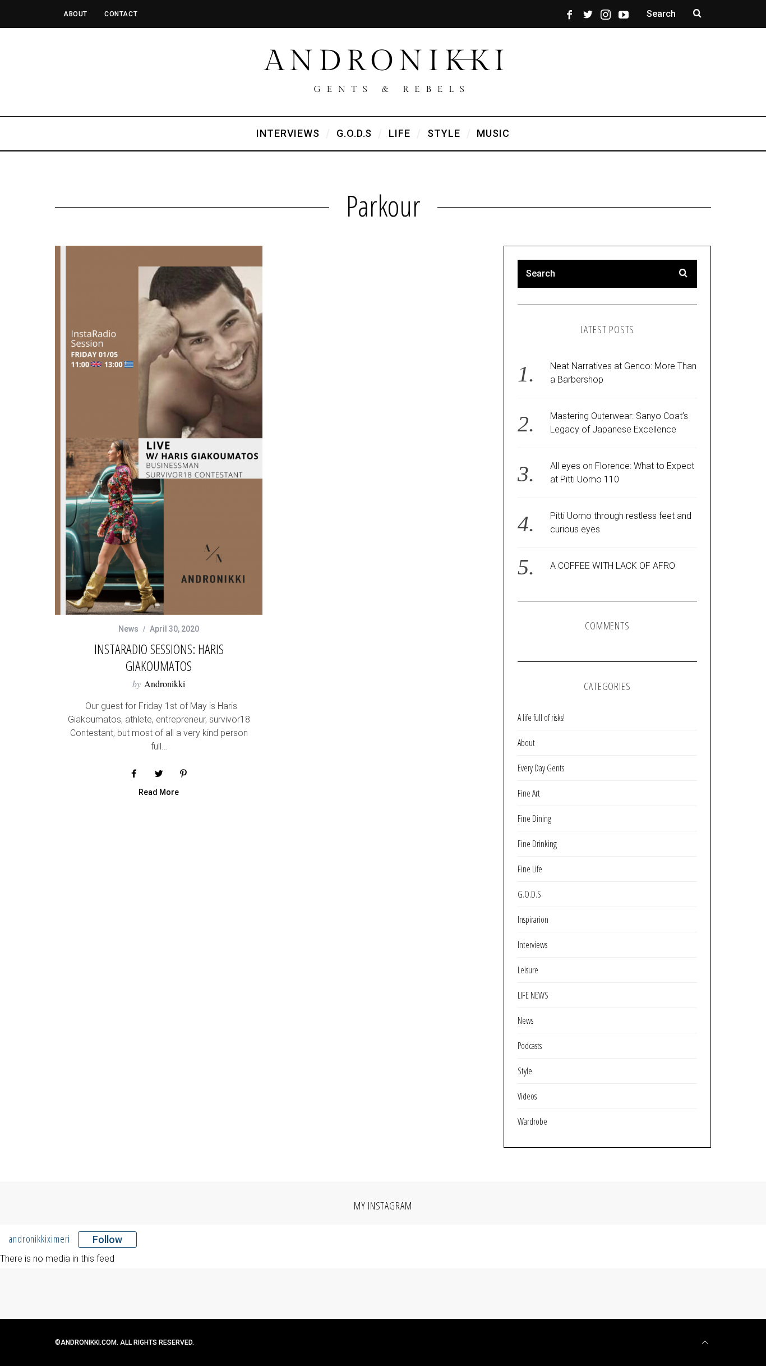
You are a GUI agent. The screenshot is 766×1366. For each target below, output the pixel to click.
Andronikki (164, 683)
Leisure (528, 970)
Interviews (532, 945)
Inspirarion (533, 919)
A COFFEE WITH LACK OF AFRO (612, 565)
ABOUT (75, 14)
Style (525, 1071)
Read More (159, 792)
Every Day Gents (541, 768)
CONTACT (120, 14)
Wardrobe (532, 1121)
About (526, 743)
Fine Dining (534, 818)
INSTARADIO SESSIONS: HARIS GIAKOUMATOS (159, 657)
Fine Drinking (537, 844)
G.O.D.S (529, 894)
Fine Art (529, 793)
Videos (527, 1096)
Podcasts (530, 1046)
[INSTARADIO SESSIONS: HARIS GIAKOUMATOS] (158, 430)
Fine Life (530, 869)
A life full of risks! (541, 717)
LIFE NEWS (533, 995)
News (128, 628)
